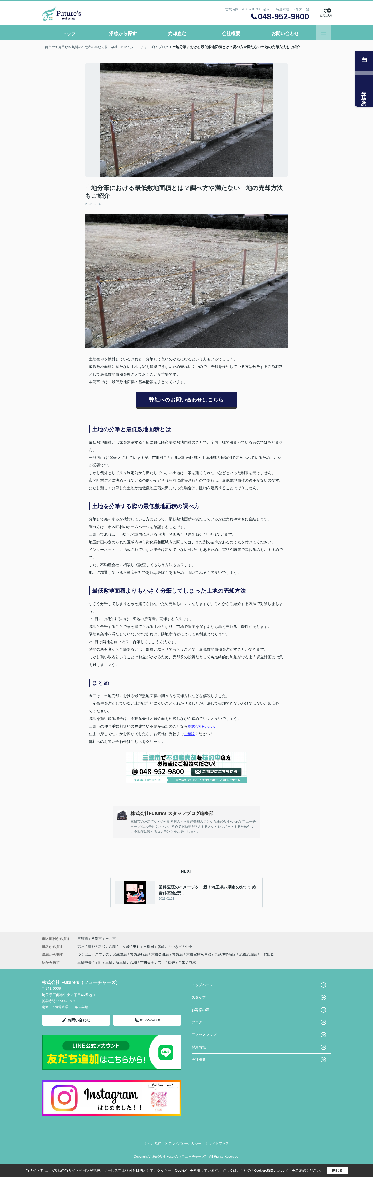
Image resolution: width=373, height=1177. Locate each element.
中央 (188, 947)
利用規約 (154, 1143)
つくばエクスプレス (93, 954)
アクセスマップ (204, 1035)
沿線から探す (123, 33)
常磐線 (178, 954)
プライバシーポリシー (184, 1143)
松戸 (171, 962)
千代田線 (267, 954)
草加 (181, 962)
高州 (81, 947)
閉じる (337, 1170)
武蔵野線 (120, 954)
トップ (69, 33)
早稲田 (149, 947)
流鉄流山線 (248, 954)
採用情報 (199, 1047)
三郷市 (82, 939)
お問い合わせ (285, 33)
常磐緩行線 (139, 954)
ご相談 (189, 734)
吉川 (161, 962)
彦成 (161, 947)
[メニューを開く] (324, 33)
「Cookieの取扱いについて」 (271, 1170)
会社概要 (231, 33)
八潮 (113, 947)
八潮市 (96, 939)
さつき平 (175, 947)
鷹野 (92, 947)
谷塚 (192, 962)
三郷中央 (84, 962)
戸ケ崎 (125, 947)
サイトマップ (219, 1143)
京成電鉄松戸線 (199, 954)
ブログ (197, 1022)
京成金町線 (160, 954)
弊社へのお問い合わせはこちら (186, 399)
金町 (98, 962)
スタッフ (199, 997)
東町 (137, 947)
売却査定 (177, 33)
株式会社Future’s (201, 726)
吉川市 (110, 939)
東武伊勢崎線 (225, 954)
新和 (102, 947)
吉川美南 (147, 962)
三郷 (108, 962)
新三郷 (121, 962)
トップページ (202, 985)
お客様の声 (200, 1010)
